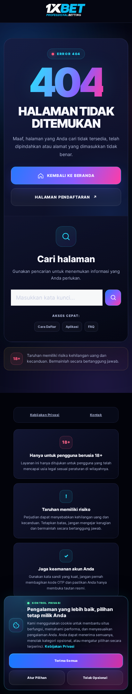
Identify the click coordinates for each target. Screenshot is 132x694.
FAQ (91, 326)
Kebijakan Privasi (45, 415)
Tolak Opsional (95, 678)
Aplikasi (72, 326)
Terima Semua (66, 660)
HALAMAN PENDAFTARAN (66, 197)
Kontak (96, 415)
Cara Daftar (47, 326)
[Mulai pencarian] (113, 298)
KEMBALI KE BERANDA (70, 175)
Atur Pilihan (36, 678)
